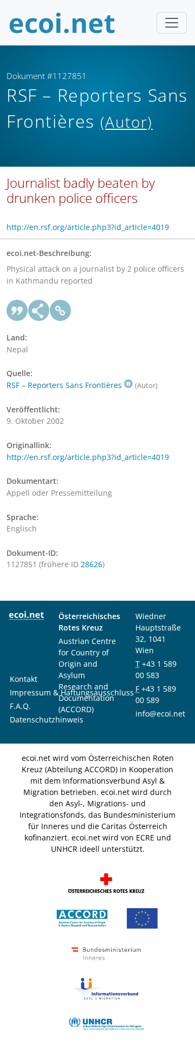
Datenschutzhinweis (46, 719)
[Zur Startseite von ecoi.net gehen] (62, 22)
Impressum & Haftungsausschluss (72, 692)
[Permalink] (61, 310)
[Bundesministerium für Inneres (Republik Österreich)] (106, 953)
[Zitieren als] (17, 310)
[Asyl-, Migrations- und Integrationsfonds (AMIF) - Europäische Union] (142, 917)
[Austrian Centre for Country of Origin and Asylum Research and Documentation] (82, 917)
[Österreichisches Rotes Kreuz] (106, 882)
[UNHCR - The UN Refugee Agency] (106, 1023)
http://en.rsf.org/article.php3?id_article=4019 (87, 227)
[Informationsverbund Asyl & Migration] (106, 988)
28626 (91, 564)
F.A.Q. (20, 706)
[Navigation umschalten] (172, 23)
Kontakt (23, 679)
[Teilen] (39, 310)
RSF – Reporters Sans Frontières (64, 385)
